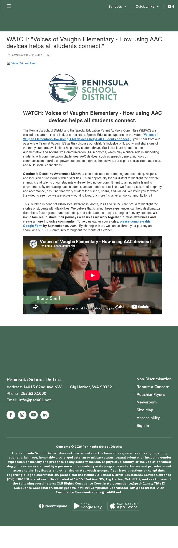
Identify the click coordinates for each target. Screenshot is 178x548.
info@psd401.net (35, 400)
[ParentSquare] (53, 506)
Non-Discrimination (154, 379)
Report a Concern (153, 386)
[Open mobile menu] (9, 6)
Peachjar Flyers (151, 394)
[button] (117, 6)
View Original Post (23, 63)
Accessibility (148, 417)
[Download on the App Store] (123, 506)
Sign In (143, 425)
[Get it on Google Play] (88, 506)
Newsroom (147, 402)
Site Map (145, 410)
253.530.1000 (33, 393)
